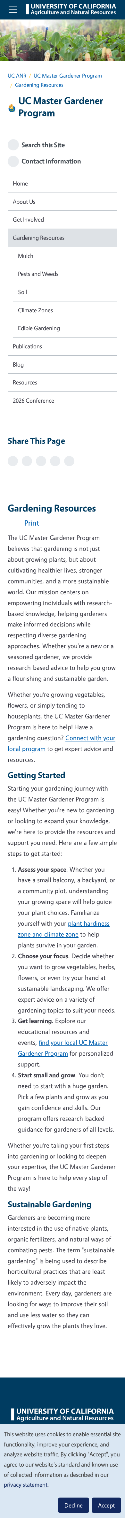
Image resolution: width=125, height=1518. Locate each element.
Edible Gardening (39, 328)
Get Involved (28, 219)
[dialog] (62, 1470)
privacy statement (25, 1484)
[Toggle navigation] (13, 9)
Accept (106, 1505)
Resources (25, 382)
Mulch (25, 256)
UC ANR (17, 75)
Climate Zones (35, 310)
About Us (24, 201)
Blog (18, 364)
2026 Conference (33, 400)
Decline (73, 1505)
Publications (27, 346)
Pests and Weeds (38, 273)
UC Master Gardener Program (68, 75)
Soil (22, 292)
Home (20, 183)
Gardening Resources (38, 237)
